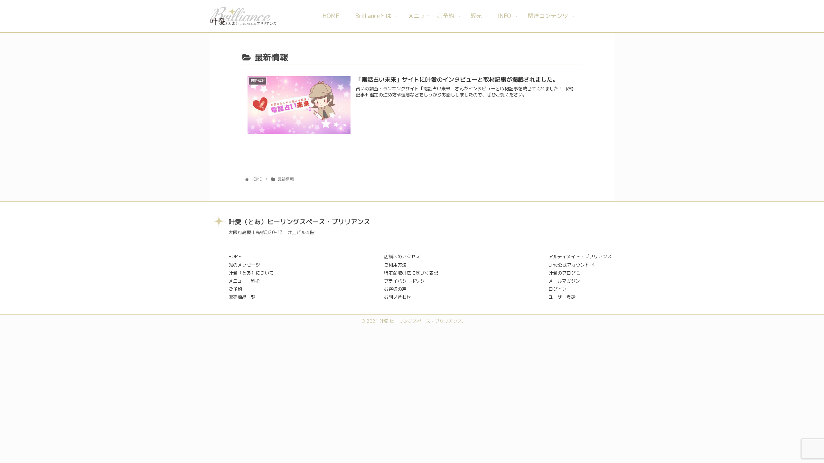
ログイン (557, 289)
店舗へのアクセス (402, 256)
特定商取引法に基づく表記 (411, 273)
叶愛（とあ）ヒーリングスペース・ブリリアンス (299, 221)
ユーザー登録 (562, 297)
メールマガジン (564, 281)
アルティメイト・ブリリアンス (580, 256)
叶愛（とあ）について (251, 273)
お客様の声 (395, 289)
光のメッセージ (244, 265)
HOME (235, 256)
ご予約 (235, 289)
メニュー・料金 (244, 281)
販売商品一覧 (242, 297)
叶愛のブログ (562, 273)
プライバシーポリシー (406, 281)
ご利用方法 (395, 265)
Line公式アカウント (568, 265)
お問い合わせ (397, 297)
